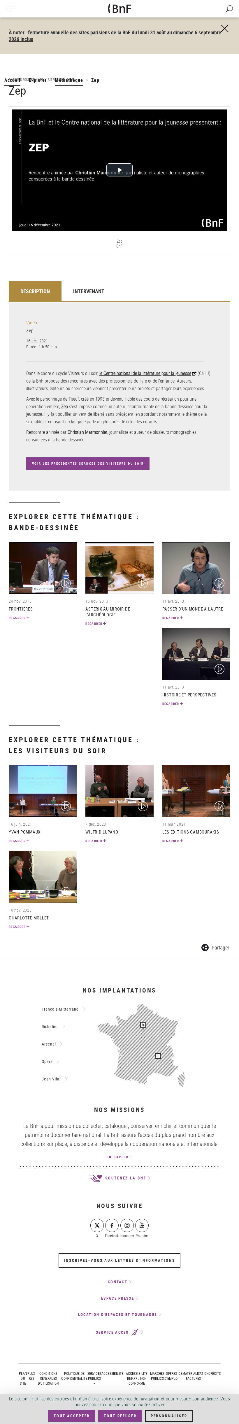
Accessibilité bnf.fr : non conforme (137, 1378)
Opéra (47, 1061)
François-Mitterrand (60, 1009)
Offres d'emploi (171, 1376)
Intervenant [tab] (88, 291)
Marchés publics (157, 1376)
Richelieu (50, 1026)
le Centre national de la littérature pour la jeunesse (145, 373)
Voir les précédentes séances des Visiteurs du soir (88, 463)
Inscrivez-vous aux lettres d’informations (119, 1260)
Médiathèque (69, 80)
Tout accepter (72, 1415)
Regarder (17, 617)
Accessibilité (112, 1373)
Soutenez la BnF (124, 1178)
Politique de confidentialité (74, 1376)
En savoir (118, 1157)
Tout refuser (120, 1415)
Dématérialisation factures (193, 1376)
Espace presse (117, 1298)
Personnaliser (169, 1415)
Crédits (214, 1373)
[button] (215, 946)
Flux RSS (31, 1376)
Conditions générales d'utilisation (48, 1378)
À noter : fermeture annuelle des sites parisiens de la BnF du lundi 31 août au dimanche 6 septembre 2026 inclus (115, 36)
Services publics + (94, 1378)
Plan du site (23, 1378)
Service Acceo (113, 1332)
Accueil (12, 80)
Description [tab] (35, 291)
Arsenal (49, 1044)
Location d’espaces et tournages (117, 1314)
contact (117, 1282)
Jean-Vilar (51, 1079)
